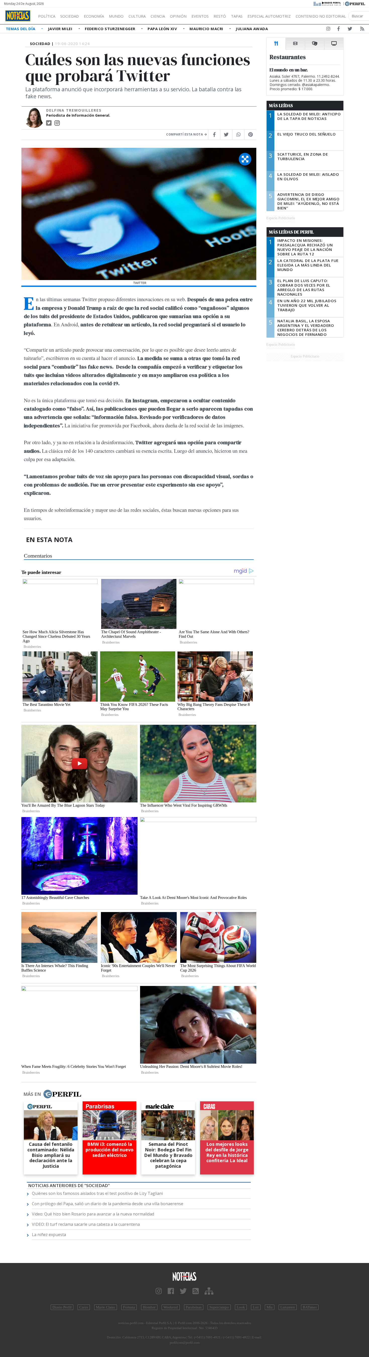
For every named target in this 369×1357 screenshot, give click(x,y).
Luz (256, 1307)
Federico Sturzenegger (110, 28)
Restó (220, 16)
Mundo (116, 16)
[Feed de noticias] (362, 29)
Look (241, 1307)
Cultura (137, 16)
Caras (83, 1307)
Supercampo (219, 1307)
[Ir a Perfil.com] (355, 3)
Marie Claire (105, 1307)
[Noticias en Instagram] (328, 29)
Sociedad (69, 16)
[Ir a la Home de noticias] (184, 1276)
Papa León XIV (163, 28)
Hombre (149, 1307)
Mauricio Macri (207, 28)
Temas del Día (21, 28)
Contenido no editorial (321, 16)
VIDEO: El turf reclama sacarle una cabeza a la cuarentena (86, 1224)
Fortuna (129, 1307)
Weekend (170, 1307)
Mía (270, 1307)
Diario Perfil (62, 1307)
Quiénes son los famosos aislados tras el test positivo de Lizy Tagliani (97, 1193)
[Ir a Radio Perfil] (327, 3)
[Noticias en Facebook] (338, 29)
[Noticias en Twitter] (350, 29)
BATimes (310, 1307)
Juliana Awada (252, 28)
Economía (94, 16)
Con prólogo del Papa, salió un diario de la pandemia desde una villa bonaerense (107, 1203)
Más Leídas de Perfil (291, 232)
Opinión (178, 16)
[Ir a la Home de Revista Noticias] (18, 16)
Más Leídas (281, 106)
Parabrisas (194, 1307)
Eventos (200, 16)
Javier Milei (61, 28)
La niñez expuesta (49, 1234)
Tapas (236, 16)
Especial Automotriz (269, 16)
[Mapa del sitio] (209, 1291)
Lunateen (287, 1307)
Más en (32, 1094)
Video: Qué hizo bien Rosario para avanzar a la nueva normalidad (93, 1214)
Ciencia (158, 16)
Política (46, 16)
